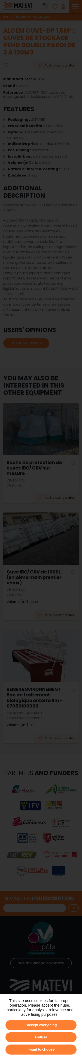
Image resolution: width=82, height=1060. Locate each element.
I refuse (41, 1037)
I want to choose (41, 1049)
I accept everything (41, 1025)
